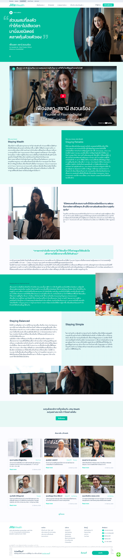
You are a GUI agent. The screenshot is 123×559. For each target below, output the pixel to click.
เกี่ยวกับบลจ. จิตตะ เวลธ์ (47, 530)
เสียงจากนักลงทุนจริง (70, 538)
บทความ (86, 534)
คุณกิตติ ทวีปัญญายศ (17, 496)
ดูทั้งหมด (61, 514)
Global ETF (69, 460)
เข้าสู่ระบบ (98, 5)
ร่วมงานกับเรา (44, 536)
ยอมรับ (100, 553)
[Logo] (16, 5)
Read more (13, 469)
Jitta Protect (30, 1)
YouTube (86, 536)
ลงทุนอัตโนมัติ (23, 1)
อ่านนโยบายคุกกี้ (46, 553)
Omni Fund (38, 460)
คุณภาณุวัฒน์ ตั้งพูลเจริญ (18, 460)
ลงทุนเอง (16, 1)
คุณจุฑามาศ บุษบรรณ (89, 460)
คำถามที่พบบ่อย (69, 540)
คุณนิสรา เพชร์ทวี (51, 460)
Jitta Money (68, 534)
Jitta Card (36, 1)
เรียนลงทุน (11, 1)
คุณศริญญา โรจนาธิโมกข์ (54, 496)
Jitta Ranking (74, 496)
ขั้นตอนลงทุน (68, 536)
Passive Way (87, 532)
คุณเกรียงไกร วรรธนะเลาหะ (91, 496)
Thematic (75, 460)
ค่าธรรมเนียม (68, 542)
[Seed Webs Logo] (20, 527)
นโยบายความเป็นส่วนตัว (47, 534)
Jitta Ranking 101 (88, 530)
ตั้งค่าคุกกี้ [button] (84, 553)
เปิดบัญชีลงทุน (108, 5)
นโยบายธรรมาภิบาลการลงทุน (48, 532)
